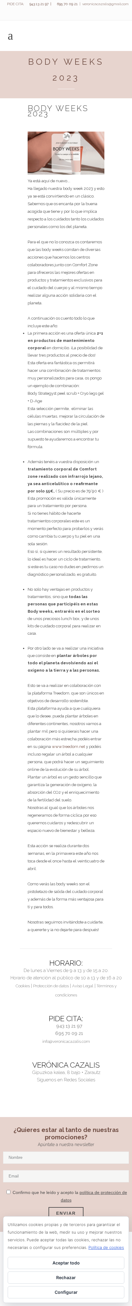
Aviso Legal (82, 986)
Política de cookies (106, 1247)
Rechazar (66, 1277)
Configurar (66, 1292)
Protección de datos (51, 986)
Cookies (23, 986)
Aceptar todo (66, 1262)
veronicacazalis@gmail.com (105, 4)
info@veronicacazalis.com (66, 1041)
